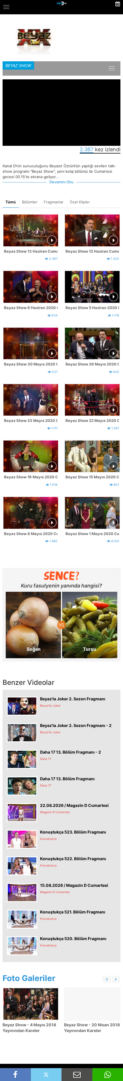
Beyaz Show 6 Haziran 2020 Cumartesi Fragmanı (30, 307)
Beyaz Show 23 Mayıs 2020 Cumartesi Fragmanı (30, 420)
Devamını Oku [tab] (61, 182)
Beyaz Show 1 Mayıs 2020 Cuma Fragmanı (92, 533)
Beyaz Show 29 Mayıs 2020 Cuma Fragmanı (92, 364)
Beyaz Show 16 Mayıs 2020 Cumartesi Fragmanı (30, 477)
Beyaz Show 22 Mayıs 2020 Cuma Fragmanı (92, 420)
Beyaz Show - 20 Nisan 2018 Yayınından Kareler (92, 1027)
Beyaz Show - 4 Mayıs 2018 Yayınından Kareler (29, 1027)
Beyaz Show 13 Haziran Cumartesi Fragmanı (30, 251)
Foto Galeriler (29, 978)
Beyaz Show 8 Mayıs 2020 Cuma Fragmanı (30, 533)
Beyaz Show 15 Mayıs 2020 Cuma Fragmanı (92, 477)
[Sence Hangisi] (62, 575)
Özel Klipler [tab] (80, 202)
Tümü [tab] (10, 202)
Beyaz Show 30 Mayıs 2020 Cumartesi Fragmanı (30, 364)
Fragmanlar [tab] (54, 202)
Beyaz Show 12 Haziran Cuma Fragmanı (92, 251)
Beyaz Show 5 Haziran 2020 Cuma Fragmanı (92, 307)
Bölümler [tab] (29, 202)
